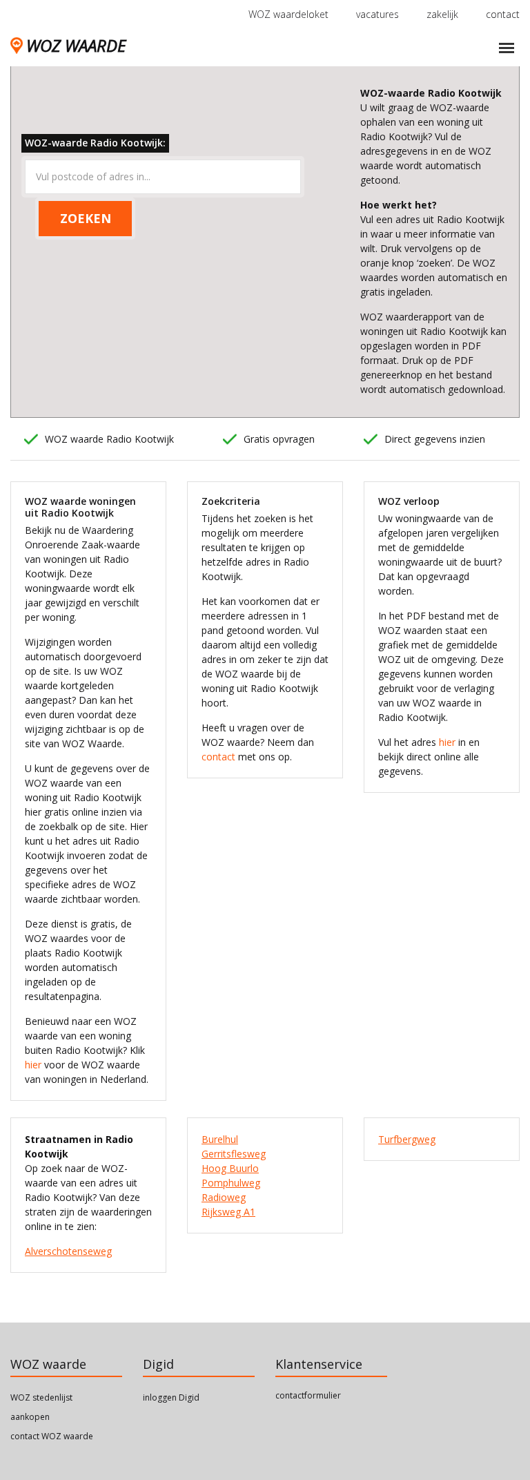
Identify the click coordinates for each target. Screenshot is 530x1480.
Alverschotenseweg (68, 1251)
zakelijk (442, 14)
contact (503, 14)
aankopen (30, 1417)
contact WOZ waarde (51, 1436)
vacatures (377, 14)
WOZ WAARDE (76, 45)
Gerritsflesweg (234, 1153)
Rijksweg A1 (228, 1211)
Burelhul (220, 1139)
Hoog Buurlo (230, 1168)
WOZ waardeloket (288, 14)
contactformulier (308, 1395)
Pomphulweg (231, 1182)
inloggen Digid (171, 1397)
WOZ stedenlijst (41, 1397)
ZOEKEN (85, 218)
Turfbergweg (406, 1139)
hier (33, 1064)
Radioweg (224, 1197)
